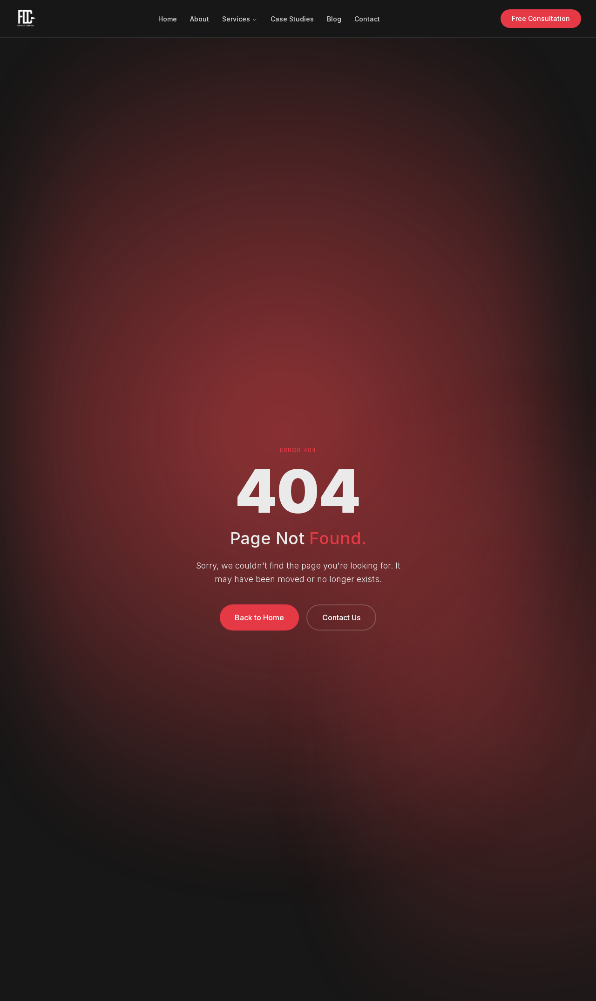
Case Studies (292, 19)
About (199, 19)
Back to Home (259, 617)
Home (167, 19)
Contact (367, 19)
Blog (334, 19)
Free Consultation (541, 18)
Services (236, 19)
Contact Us (341, 617)
